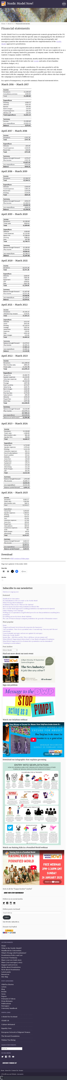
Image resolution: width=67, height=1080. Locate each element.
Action (3, 987)
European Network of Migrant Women (15, 1032)
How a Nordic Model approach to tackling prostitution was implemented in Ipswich (29, 608)
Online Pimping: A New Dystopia (13, 610)
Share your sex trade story (11, 960)
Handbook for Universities (11, 599)
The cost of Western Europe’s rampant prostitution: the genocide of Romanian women (30, 618)
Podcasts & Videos (8, 999)
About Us (8, 1070)
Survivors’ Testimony (9, 958)
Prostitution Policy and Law (12, 955)
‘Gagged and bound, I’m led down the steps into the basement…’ (23, 627)
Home (5, 625)
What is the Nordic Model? (11, 635)
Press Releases (6, 1001)
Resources (5, 974)
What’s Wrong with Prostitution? (13, 602)
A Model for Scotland (9, 1017)
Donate (21, 1070)
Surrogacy (5, 1006)
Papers (4, 996)
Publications (6, 1003)
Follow (7, 917)
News (3, 994)
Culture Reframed (8, 1024)
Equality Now (6, 1028)
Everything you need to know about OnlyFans (17, 616)
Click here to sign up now (11, 592)
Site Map (4, 977)
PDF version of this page (20, 558)
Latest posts (6, 631)
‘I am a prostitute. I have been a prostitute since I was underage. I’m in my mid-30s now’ (30, 629)
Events (3, 992)
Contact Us (14, 1070)
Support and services (9, 965)
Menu (64, 4)
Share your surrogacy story (11, 962)
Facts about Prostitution (10, 970)
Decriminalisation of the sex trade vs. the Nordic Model (20, 600)
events (36, 61)
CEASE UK (5, 1021)
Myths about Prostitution (11, 967)
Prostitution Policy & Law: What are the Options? (18, 604)
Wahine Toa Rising (8, 1040)
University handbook (9, 1008)
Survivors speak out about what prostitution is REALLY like (21, 606)
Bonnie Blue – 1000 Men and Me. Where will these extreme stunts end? (25, 637)
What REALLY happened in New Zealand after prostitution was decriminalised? (28, 641)
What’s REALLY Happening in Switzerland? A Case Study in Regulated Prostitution (28, 639)
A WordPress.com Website (8, 1074)
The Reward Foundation (10, 1036)
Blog (3, 989)
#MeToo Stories (7, 984)
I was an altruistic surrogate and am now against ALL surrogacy (22, 633)
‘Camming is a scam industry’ (12, 643)
